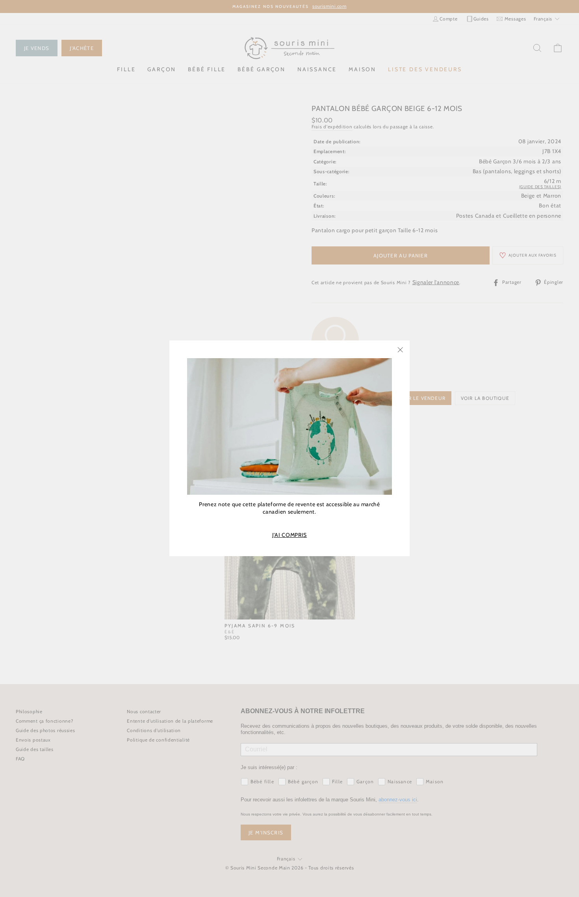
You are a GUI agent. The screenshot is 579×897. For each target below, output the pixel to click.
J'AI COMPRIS (289, 535)
